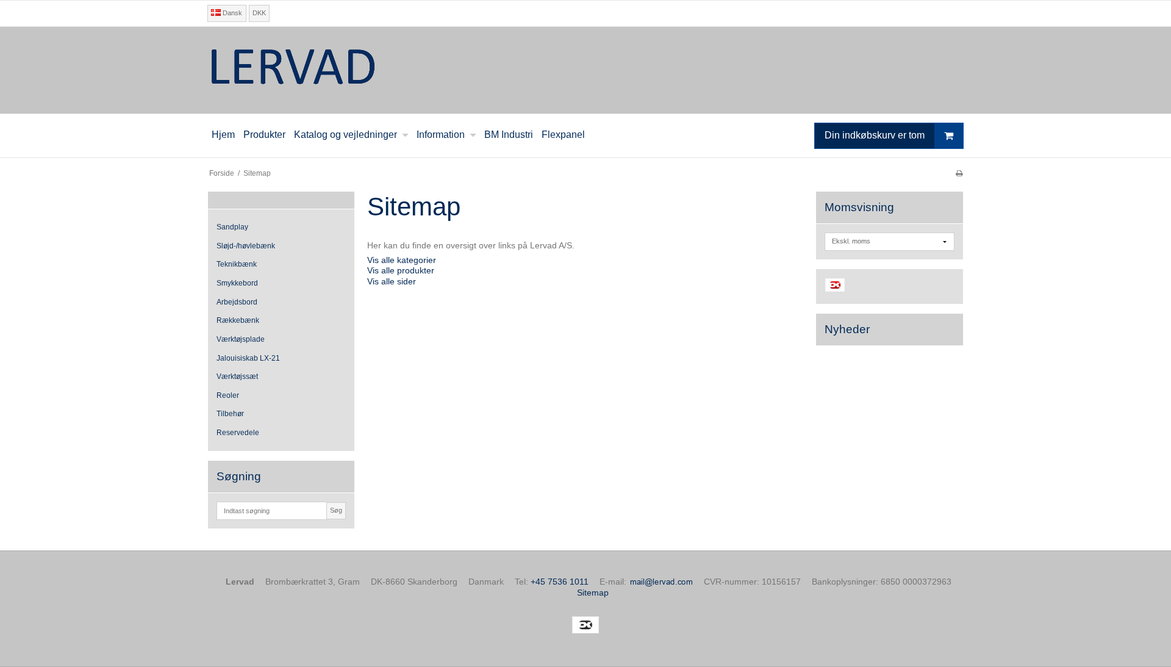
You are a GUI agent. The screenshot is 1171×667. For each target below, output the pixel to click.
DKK (259, 12)
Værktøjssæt (237, 376)
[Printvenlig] (959, 173)
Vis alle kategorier (401, 260)
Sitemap (593, 592)
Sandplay (232, 227)
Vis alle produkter (400, 270)
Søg (336, 510)
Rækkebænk (238, 320)
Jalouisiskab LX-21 (248, 358)
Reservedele (238, 432)
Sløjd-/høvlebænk (246, 246)
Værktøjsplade (241, 339)
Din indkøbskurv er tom (875, 135)
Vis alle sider (391, 281)
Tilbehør (230, 413)
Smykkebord (237, 283)
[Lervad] (585, 70)
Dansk (231, 12)
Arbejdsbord (237, 302)
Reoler (228, 395)
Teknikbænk (237, 264)
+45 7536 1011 (560, 581)
